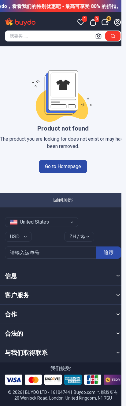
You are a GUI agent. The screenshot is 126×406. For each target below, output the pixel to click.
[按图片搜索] (98, 36)
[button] (63, 275)
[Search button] (112, 36)
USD (15, 236)
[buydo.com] (20, 22)
